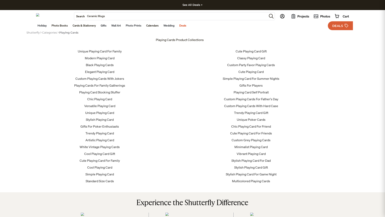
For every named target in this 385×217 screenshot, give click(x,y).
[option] (33, 32)
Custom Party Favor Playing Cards (251, 65)
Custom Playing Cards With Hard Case (251, 106)
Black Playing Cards (100, 65)
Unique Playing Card (99, 113)
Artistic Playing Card (99, 140)
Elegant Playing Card (99, 72)
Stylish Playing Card (100, 119)
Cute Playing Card (251, 72)
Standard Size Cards (100, 181)
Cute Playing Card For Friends (251, 133)
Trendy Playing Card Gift (251, 113)
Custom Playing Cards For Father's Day (251, 99)
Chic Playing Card (99, 99)
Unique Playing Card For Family (100, 51)
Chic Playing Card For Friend (251, 126)
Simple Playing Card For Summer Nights (251, 78)
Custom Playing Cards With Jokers (99, 78)
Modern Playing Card (99, 58)
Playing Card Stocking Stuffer (99, 92)
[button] (271, 16)
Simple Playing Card (99, 174)
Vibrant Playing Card (251, 153)
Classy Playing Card (251, 58)
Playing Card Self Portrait (251, 92)
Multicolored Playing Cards (251, 181)
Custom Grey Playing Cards (251, 140)
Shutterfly (33, 32)
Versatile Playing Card (99, 106)
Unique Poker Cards (251, 119)
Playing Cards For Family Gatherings (99, 85)
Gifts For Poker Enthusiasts (99, 126)
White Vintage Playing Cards (100, 147)
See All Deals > (192, 4)
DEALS (337, 26)
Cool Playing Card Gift (99, 153)
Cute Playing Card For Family (100, 160)
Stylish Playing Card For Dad (251, 160)
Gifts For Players (251, 85)
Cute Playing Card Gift (251, 51)
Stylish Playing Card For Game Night (251, 174)
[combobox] (170, 16)
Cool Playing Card (99, 167)
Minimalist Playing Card (251, 147)
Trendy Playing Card (99, 133)
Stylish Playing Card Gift (251, 167)
